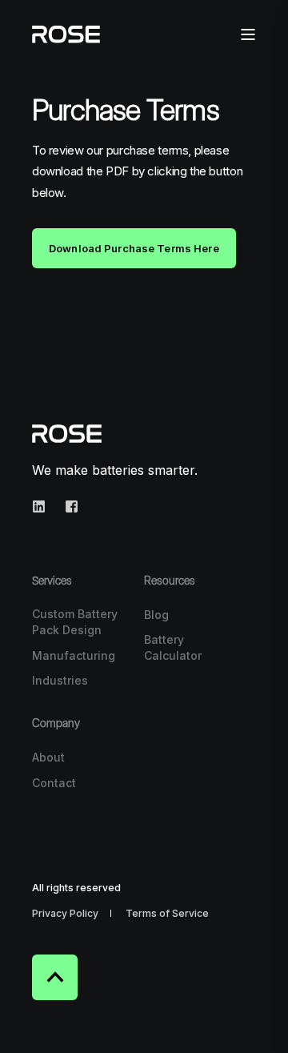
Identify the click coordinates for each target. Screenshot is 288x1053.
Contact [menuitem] (54, 783)
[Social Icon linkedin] (43, 506)
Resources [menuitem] (169, 581)
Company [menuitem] (56, 723)
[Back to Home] (66, 32)
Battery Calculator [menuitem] (173, 647)
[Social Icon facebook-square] (66, 506)
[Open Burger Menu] (248, 34)
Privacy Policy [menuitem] (65, 913)
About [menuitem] (48, 757)
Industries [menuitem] (60, 680)
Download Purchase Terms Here (134, 248)
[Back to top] (55, 977)
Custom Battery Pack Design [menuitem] (75, 622)
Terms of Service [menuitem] (167, 913)
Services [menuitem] (52, 581)
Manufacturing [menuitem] (73, 655)
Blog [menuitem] (156, 614)
